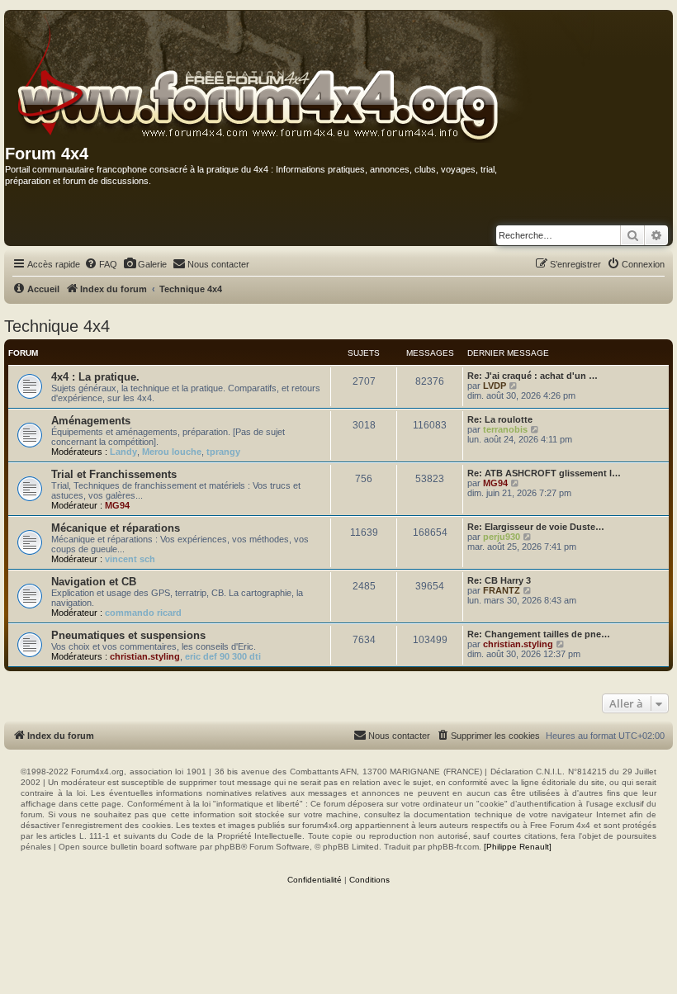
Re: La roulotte (500, 419)
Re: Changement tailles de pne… (538, 634)
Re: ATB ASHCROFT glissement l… (544, 473)
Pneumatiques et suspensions (128, 635)
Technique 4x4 (57, 326)
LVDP (494, 385)
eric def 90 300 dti (223, 656)
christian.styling (145, 656)
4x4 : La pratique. (95, 377)
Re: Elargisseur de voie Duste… (535, 527)
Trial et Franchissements (114, 474)
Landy (123, 452)
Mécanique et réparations (115, 528)
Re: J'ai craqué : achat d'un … (532, 376)
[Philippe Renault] (518, 846)
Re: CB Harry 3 (499, 580)
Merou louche (171, 452)
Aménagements (90, 420)
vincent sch (130, 559)
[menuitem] (100, 264)
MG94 (117, 505)
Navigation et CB (93, 581)
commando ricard (143, 613)
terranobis (505, 429)
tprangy (223, 452)
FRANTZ (501, 590)
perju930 (501, 537)
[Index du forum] (301, 77)
